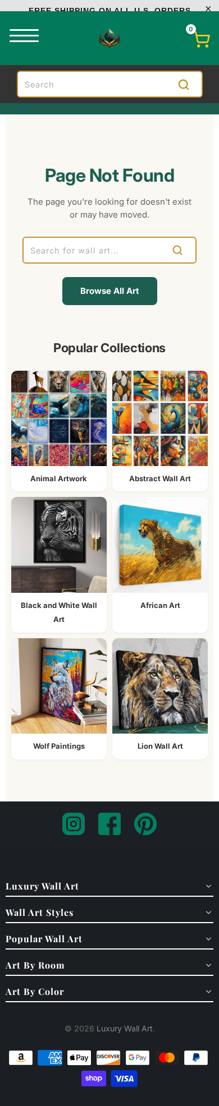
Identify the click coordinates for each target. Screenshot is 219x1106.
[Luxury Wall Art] (109, 38)
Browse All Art (109, 290)
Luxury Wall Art (125, 1028)
